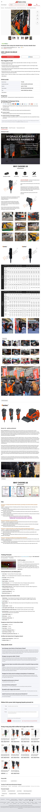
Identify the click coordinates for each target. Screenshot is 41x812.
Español (24, 802)
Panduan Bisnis (26, 800)
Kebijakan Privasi (20, 799)
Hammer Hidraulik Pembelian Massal (24, 793)
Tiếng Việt (29, 803)
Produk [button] (11, 4)
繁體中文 (13, 802)
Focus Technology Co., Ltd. (17, 805)
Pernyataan (8, 799)
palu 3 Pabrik (19, 790)
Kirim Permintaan (10, 56)
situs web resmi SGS (25, 556)
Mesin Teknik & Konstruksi (21, 7)
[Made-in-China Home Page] (20, 2)
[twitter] (32, 800)
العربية (11, 803)
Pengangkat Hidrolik (12, 793)
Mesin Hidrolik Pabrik (11, 790)
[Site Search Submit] (30, 5)
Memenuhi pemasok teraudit (14, 800)
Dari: (6, 706)
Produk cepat (38, 799)
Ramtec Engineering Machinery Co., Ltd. (10, 47)
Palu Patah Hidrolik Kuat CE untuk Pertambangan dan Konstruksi (25, 755)
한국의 (7, 803)
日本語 (16, 802)
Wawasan (20, 800)
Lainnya (2, 795)
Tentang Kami (3, 799)
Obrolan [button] (31, 56)
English (5, 802)
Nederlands (14, 803)
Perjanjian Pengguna (14, 799)
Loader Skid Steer (14, 780)
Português (31, 802)
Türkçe (25, 803)
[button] (1, 1)
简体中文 (9, 802)
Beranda (2, 7)
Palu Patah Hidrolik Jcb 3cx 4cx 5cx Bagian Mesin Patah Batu (15, 771)
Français (20, 802)
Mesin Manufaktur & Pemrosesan (10, 7)
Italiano (36, 802)
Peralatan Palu (4, 793)
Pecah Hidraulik (3, 780)
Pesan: (6, 711)
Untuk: (6, 708)
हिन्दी (18, 803)
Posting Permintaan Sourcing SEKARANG (29, 720)
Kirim (9, 720)
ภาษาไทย (21, 803)
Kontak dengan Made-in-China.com (30, 799)
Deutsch (28, 802)
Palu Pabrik (4, 790)
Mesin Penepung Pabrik (27, 790)
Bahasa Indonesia (34, 803)
